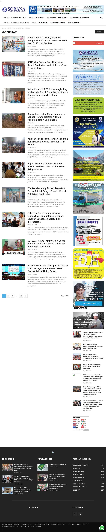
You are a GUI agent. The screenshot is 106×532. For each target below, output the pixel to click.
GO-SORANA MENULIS (40, 23)
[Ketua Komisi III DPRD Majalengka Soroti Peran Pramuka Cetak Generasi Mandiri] (77, 356)
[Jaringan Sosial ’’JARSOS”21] (42, 467)
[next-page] (26, 296)
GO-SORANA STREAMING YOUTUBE (16, 23)
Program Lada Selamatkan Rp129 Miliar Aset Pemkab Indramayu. (57, 476)
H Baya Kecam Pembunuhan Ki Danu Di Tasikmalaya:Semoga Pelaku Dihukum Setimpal (86, 322)
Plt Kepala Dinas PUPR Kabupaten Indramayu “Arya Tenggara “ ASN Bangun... (22, 489)
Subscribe (99, 43)
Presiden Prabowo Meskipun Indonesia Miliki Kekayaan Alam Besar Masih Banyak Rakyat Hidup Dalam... (48, 268)
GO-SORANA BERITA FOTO (79, 18)
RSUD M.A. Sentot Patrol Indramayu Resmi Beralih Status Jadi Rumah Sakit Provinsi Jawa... (47, 65)
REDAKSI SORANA (74, 23)
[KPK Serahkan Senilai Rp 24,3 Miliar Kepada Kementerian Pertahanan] (77, 367)
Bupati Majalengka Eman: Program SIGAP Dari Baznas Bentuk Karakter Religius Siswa (46, 166)
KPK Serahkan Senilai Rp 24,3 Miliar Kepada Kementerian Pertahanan (92, 366)
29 (21, 296)
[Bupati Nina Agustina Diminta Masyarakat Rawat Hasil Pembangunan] (42, 487)
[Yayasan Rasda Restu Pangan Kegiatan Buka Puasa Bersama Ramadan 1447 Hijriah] (13, 145)
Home (4, 28)
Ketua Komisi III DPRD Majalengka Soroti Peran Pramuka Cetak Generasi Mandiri (93, 356)
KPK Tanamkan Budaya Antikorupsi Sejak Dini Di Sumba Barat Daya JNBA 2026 (92, 346)
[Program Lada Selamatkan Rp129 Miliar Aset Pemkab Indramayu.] (42, 477)
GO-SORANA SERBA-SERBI (56, 18)
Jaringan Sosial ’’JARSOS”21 (57, 464)
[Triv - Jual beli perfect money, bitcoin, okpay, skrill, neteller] (88, 294)
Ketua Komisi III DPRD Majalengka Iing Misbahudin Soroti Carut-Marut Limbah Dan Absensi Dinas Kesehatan (48, 92)
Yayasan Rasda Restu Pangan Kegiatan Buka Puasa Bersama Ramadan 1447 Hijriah (48, 142)
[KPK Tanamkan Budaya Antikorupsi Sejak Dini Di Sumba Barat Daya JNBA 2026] (77, 346)
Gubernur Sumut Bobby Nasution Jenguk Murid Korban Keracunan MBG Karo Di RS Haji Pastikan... (47, 40)
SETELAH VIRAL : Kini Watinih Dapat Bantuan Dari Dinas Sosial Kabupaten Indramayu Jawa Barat (47, 243)
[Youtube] (80, 514)
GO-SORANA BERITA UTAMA (14, 18)
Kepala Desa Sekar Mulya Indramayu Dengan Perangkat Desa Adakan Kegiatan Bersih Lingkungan (46, 117)
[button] (101, 18)
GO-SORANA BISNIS (36, 18)
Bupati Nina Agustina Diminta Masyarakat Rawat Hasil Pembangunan (57, 486)
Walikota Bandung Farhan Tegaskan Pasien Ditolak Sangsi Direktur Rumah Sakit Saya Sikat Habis (47, 191)
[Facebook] (75, 514)
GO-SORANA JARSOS (57, 23)
